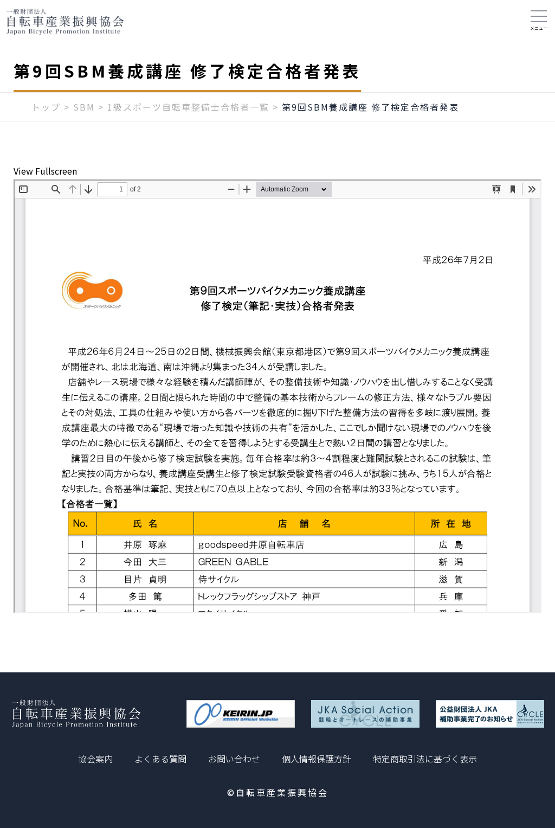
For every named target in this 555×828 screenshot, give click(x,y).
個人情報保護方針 (316, 758)
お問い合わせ (234, 758)
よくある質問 (160, 758)
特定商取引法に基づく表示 (425, 758)
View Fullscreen (45, 170)
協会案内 (95, 758)
